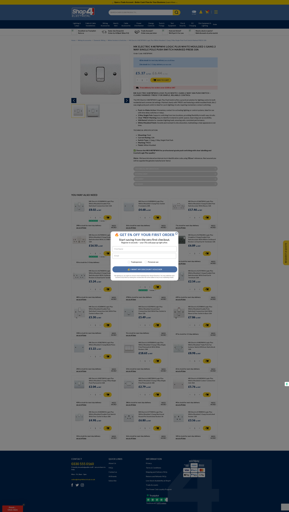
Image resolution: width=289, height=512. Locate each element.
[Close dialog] (176, 233)
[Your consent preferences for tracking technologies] (287, 384)
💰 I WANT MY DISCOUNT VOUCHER (145, 269)
